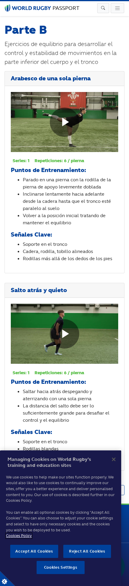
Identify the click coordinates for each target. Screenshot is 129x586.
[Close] (113, 459)
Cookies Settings (7, 578)
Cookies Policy (19, 535)
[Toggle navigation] (103, 8)
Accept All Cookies (34, 551)
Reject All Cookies (87, 551)
